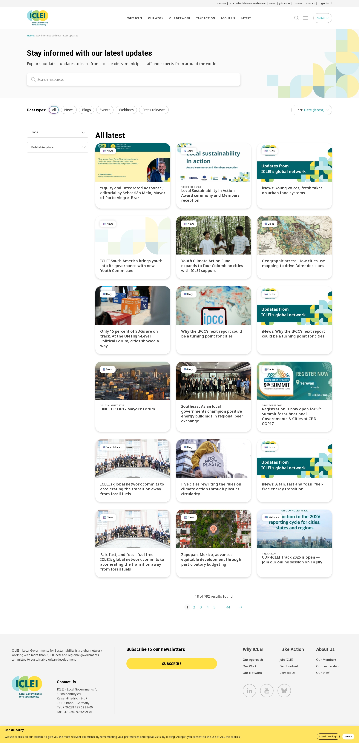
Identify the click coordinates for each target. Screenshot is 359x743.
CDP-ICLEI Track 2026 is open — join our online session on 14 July (292, 560)
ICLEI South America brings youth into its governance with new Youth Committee (131, 265)
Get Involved (289, 666)
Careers (298, 3)
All (54, 109)
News (272, 3)
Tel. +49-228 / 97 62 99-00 (75, 707)
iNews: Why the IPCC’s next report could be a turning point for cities (293, 334)
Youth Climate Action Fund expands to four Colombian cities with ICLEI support (212, 265)
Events (104, 109)
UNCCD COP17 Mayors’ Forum (127, 408)
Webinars (126, 109)
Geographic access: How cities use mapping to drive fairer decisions (293, 263)
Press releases (153, 109)
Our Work (155, 18)
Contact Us (287, 673)
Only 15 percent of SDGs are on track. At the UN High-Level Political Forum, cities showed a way (129, 338)
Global (321, 18)
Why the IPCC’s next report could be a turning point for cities (211, 334)
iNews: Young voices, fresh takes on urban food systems (292, 190)
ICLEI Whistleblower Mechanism (247, 3)
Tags (34, 132)
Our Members (326, 660)
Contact (310, 3)
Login (322, 3)
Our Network (179, 18)
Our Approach (253, 660)
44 (228, 607)
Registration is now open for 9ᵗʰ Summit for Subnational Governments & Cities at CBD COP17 (291, 416)
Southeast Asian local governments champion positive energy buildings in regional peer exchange (212, 413)
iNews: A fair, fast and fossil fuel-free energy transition (292, 486)
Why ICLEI (134, 18)
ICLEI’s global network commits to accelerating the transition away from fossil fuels (132, 489)
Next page (240, 607)
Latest (246, 18)
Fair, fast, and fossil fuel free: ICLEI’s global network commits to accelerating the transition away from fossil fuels (132, 562)
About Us (228, 18)
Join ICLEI (284, 3)
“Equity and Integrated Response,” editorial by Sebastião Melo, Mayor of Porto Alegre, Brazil (132, 192)
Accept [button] (348, 736)
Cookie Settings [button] (328, 736)
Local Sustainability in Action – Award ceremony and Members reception (210, 195)
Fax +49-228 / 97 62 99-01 (74, 712)
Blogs (86, 109)
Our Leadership (327, 666)
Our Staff (322, 673)
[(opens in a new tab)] (294, 162)
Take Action (205, 18)
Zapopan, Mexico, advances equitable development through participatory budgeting (211, 559)
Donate (221, 3)
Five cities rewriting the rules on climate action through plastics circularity (211, 489)
